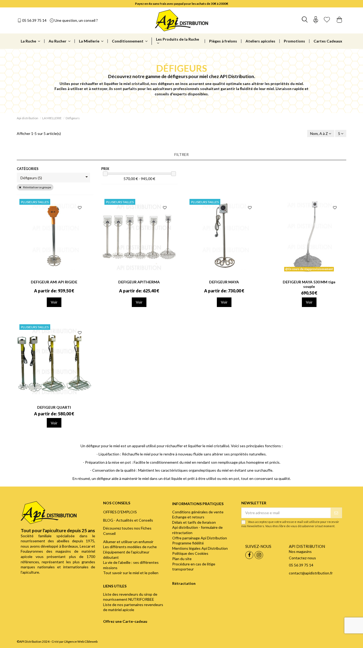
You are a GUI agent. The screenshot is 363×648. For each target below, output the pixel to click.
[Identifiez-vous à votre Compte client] (315, 20)
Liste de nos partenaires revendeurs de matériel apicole (133, 607)
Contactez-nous (302, 558)
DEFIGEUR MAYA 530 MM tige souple (309, 284)
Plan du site (182, 558)
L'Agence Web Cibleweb (81, 641)
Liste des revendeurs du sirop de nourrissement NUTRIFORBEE (130, 597)
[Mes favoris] (327, 20)
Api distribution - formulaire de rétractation (197, 530)
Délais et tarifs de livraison (194, 522)
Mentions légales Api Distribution (200, 548)
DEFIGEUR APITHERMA (139, 282)
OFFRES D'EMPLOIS (120, 512)
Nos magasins (300, 551)
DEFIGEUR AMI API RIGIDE (54, 282)
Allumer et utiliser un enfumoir (128, 541)
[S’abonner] (336, 513)
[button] (181, 154)
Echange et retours (188, 517)
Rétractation (184, 583)
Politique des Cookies (190, 553)
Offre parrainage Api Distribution (199, 538)
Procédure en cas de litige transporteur (193, 567)
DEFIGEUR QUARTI (54, 407)
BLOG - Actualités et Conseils (128, 520)
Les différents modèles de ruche (130, 546)
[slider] (105, 173)
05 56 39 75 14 (34, 20)
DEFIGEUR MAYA (224, 282)
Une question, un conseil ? (76, 20)
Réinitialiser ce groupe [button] (37, 187)
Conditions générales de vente (197, 512)
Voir (54, 302)
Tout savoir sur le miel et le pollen (130, 572)
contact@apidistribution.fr (311, 573)
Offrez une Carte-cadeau (125, 621)
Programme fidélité (188, 543)
